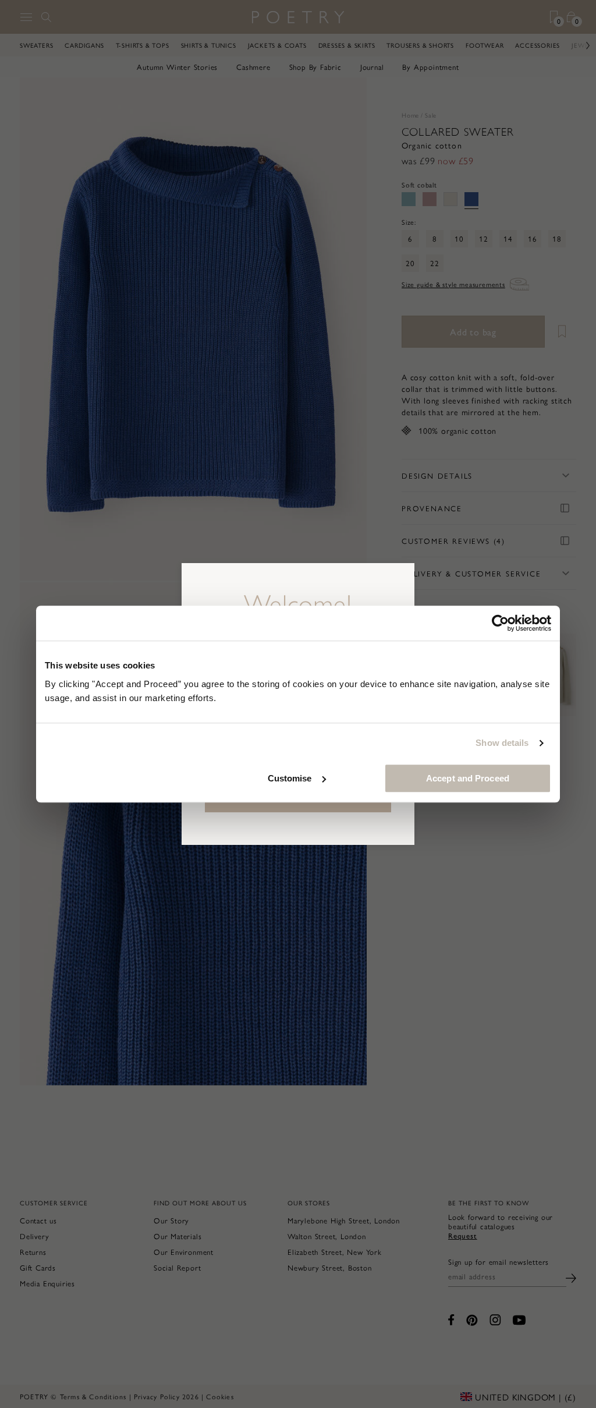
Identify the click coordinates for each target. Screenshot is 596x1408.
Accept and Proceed (467, 778)
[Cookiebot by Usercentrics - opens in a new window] (500, 623)
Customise (290, 778)
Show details (502, 743)
